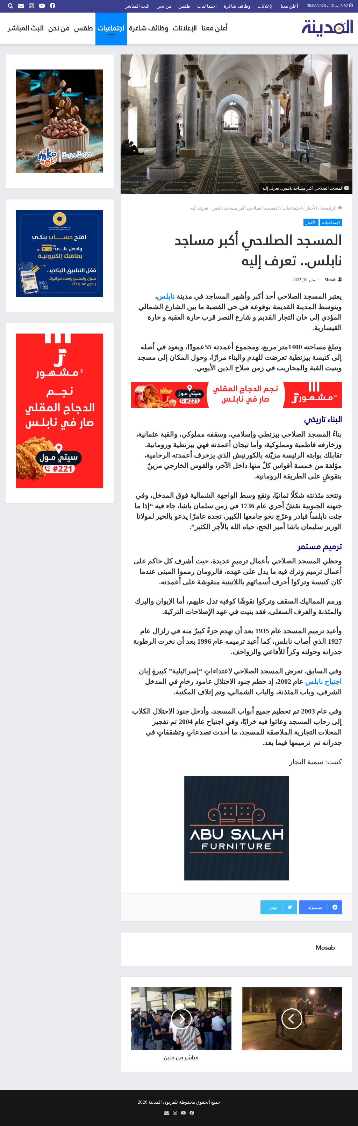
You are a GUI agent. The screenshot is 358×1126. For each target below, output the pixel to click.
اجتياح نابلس (323, 681)
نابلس (166, 296)
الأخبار (311, 208)
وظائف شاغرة (237, 6)
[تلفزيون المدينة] (327, 28)
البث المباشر (137, 6)
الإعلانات (265, 6)
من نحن (164, 6)
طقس (184, 6)
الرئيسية (329, 208)
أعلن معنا (289, 6)
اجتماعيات (207, 6)
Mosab (330, 279)
